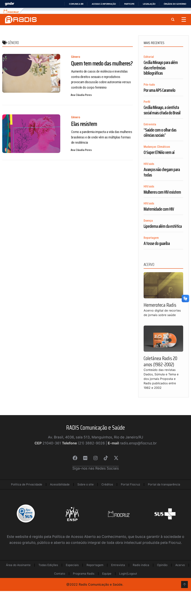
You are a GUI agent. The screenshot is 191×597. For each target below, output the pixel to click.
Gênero (75, 57)
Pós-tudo (149, 84)
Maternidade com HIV (159, 209)
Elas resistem (84, 124)
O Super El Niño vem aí (159, 152)
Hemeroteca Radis (160, 305)
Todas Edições (48, 565)
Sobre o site (85, 484)
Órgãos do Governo (175, 4)
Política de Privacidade (26, 484)
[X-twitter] (116, 458)
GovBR (9, 4)
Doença (148, 220)
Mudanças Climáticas (157, 147)
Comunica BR (76, 4)
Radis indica (141, 565)
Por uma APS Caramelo (159, 90)
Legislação (149, 4)
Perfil (147, 102)
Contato (59, 573)
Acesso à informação (104, 4)
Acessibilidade (60, 484)
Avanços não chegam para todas (162, 172)
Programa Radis (83, 573)
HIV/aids (149, 164)
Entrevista (150, 124)
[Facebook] (75, 458)
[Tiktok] (105, 458)
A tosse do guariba (157, 243)
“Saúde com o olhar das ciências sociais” (160, 132)
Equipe (106, 573)
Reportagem (151, 238)
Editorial (149, 57)
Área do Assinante (18, 565)
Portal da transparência (164, 484)
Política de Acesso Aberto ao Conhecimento (89, 537)
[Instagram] (95, 458)
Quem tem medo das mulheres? (102, 63)
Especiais (72, 565)
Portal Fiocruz (130, 484)
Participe (129, 4)
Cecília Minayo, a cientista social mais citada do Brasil (162, 110)
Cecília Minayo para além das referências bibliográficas (161, 68)
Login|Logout (128, 573)
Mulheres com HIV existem (162, 192)
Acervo (180, 565)
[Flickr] (85, 458)
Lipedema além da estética (163, 226)
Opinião (162, 565)
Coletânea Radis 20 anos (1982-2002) (160, 361)
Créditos (107, 484)
